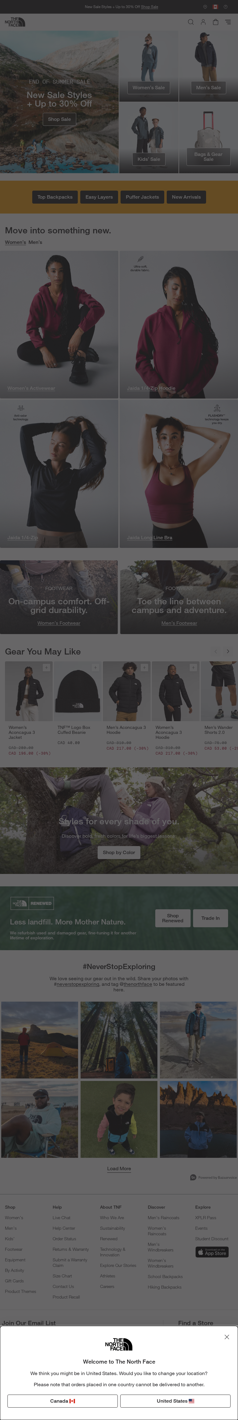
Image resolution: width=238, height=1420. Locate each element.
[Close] (227, 1337)
